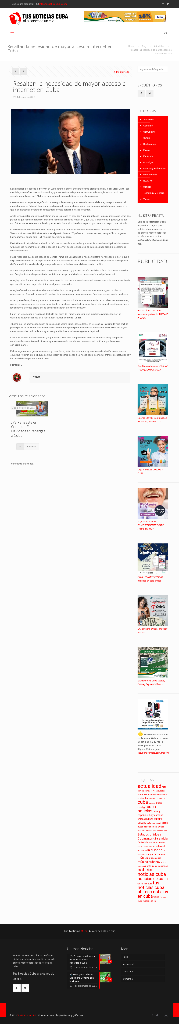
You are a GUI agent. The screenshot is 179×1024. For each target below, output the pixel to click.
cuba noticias (147, 808)
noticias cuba (152, 874)
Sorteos (147, 187)
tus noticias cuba (151, 885)
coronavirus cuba (158, 794)
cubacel (152, 803)
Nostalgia (148, 162)
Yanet (36, 377)
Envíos (146, 150)
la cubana (154, 850)
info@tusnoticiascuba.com (53, 4)
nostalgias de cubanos (156, 866)
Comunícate (149, 131)
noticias (145, 869)
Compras (148, 125)
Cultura (146, 138)
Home (131, 46)
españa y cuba (145, 830)
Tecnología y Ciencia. (153, 193)
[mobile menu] (12, 34)
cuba (143, 802)
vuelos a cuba (149, 901)
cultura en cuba (153, 823)
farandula (161, 838)
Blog (144, 46)
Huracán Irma (149, 846)
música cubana (148, 862)
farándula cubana (147, 842)
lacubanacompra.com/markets (153, 752)
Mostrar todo (123, 72)
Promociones (150, 174)
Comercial (128, 979)
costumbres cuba (146, 798)
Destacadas (149, 144)
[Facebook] (163, 3)
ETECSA (150, 838)
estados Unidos (160, 831)
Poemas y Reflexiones (154, 168)
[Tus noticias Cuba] (38, 18)
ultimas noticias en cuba (153, 894)
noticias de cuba (153, 878)
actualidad (149, 786)
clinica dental (144, 791)
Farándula (148, 156)
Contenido (128, 971)
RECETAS (148, 180)
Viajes (146, 199)
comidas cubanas (158, 791)
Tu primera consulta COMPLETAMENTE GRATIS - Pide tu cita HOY (151, 525)
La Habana (159, 854)
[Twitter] (168, 3)
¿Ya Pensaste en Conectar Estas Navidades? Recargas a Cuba (28, 429)
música (143, 858)
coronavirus (143, 794)
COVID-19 (160, 798)
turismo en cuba (145, 884)
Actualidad (158, 46)
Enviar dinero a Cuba (154, 827)
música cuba (155, 858)
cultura (149, 818)
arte (164, 787)
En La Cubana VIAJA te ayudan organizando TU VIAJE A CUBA (153, 314)
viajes (156, 897)
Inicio (125, 957)
